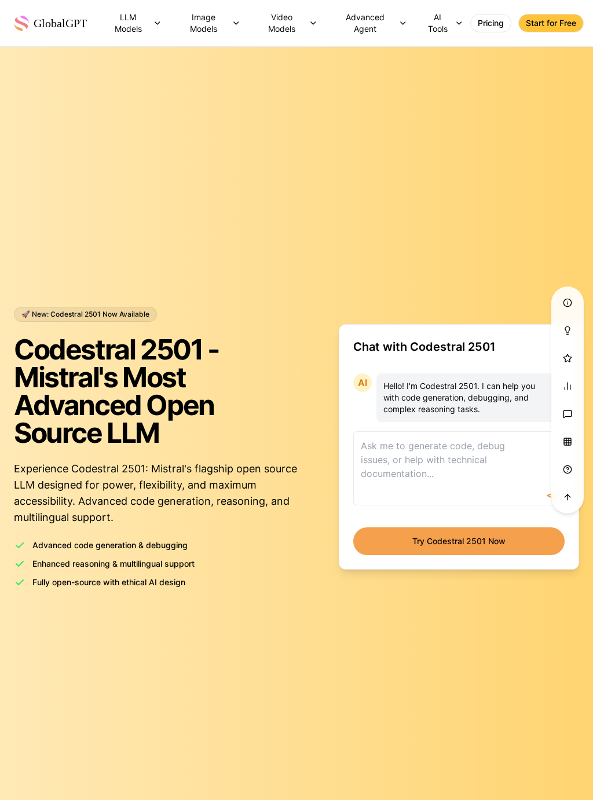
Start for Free (551, 23)
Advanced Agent (365, 23)
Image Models (203, 23)
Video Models (281, 23)
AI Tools (438, 23)
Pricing (491, 23)
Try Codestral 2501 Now (459, 541)
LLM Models (128, 23)
